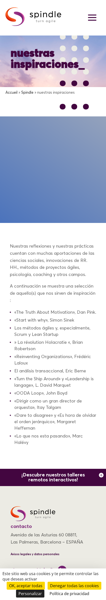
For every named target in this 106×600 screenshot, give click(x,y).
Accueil (11, 92)
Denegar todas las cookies (74, 585)
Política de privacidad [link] (69, 593)
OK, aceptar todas (25, 585)
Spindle (27, 92)
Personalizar (30, 593)
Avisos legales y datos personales (35, 554)
